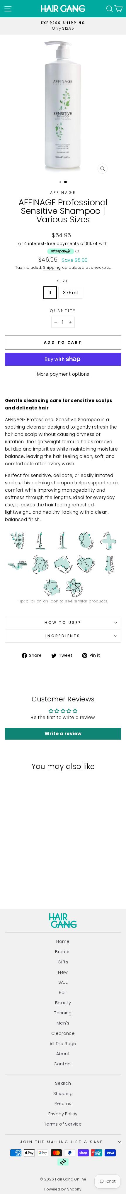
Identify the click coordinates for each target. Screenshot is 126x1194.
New (63, 972)
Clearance (63, 1033)
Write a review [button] (63, 733)
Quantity (63, 310)
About (63, 1054)
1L (50, 293)
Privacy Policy (62, 1114)
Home (63, 941)
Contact (63, 1064)
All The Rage (63, 1044)
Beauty (63, 1003)
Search (63, 1083)
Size (63, 280)
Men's (63, 1023)
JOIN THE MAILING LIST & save (61, 1141)
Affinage (63, 192)
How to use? (63, 622)
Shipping (52, 267)
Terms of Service (63, 1124)
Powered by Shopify (62, 1189)
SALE (63, 982)
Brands (63, 952)
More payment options (63, 374)
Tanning (63, 1013)
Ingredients (62, 635)
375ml (70, 293)
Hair (63, 992)
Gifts (63, 962)
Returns (63, 1103)
